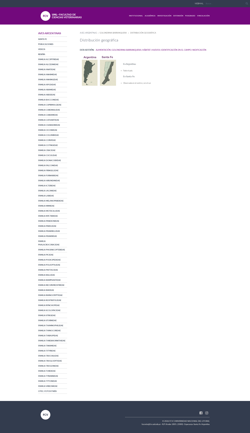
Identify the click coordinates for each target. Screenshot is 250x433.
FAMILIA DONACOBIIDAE (49, 160)
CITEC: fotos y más (47, 391)
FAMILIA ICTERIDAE (47, 185)
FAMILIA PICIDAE (45, 255)
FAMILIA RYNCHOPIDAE (49, 305)
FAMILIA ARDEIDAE (46, 95)
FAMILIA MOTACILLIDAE (49, 211)
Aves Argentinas (88, 33)
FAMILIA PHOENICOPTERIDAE (51, 250)
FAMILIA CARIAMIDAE (48, 115)
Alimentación (103, 50)
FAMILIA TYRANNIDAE (48, 376)
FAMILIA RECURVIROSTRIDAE (51, 285)
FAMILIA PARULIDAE (47, 226)
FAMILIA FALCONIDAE (48, 165)
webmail (199, 3)
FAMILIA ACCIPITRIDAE (48, 59)
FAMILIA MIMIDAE (46, 206)
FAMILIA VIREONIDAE (47, 386)
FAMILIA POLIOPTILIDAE (49, 265)
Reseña (41, 54)
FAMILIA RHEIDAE (46, 290)
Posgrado (190, 16)
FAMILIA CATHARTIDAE (48, 120)
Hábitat (146, 50)
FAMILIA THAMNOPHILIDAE (50, 325)
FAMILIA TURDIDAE (47, 371)
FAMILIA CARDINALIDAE (49, 110)
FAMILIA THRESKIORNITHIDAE (51, 340)
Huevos (156, 50)
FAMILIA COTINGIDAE (48, 145)
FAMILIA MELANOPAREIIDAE (51, 201)
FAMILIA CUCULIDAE (47, 155)
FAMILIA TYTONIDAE (47, 381)
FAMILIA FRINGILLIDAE (48, 170)
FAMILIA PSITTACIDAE (48, 270)
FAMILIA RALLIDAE (46, 275)
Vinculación (203, 16)
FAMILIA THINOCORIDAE (49, 330)
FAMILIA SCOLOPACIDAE (49, 310)
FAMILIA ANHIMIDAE (47, 74)
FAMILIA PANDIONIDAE (48, 221)
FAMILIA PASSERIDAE (47, 236)
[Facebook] (201, 413)
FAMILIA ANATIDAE (46, 69)
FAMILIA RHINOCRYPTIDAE (50, 295)
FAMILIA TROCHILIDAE (48, 356)
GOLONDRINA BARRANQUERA (126, 50)
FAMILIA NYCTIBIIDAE (48, 216)
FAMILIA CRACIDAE (46, 150)
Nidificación (199, 50)
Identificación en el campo (176, 50)
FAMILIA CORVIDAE (47, 140)
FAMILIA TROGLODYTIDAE (50, 361)
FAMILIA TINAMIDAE (47, 346)
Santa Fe (42, 39)
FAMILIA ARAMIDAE (47, 89)
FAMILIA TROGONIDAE (48, 366)
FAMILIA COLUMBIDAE (48, 135)
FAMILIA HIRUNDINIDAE (49, 180)
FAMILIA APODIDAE (47, 84)
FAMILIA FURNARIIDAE (48, 175)
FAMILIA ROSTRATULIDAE (49, 300)
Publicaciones (45, 44)
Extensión (178, 16)
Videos (41, 49)
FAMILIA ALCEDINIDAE (48, 64)
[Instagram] (206, 413)
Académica (150, 16)
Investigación (164, 16)
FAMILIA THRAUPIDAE (48, 335)
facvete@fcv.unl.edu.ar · (152, 424)
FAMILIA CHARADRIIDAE (49, 125)
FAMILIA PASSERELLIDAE (49, 231)
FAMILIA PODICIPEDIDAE (49, 260)
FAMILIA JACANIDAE (47, 191)
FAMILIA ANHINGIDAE (48, 79)
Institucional (136, 16)
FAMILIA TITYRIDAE (47, 351)
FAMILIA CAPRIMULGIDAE (49, 105)
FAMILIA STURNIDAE (47, 320)
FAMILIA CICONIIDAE (47, 130)
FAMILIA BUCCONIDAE (48, 100)
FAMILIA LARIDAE (46, 196)
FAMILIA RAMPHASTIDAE (49, 280)
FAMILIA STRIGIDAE (47, 315)
